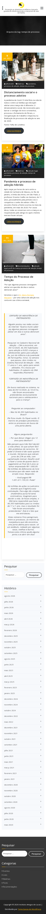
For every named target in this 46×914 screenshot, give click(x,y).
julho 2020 (8, 813)
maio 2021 (8, 762)
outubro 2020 (10, 796)
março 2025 (9, 682)
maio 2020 (8, 825)
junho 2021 (9, 756)
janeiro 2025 (9, 693)
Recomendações (23, 266)
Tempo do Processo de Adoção (18, 278)
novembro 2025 (11, 642)
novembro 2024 (11, 704)
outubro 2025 (10, 647)
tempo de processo (27, 86)
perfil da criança (14, 268)
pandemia (32, 84)
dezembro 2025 (11, 636)
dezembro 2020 (11, 785)
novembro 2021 (11, 733)
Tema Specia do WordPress (29, 909)
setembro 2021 (10, 744)
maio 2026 (8, 613)
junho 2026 (9, 607)
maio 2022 (8, 722)
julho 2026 (8, 602)
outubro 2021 (10, 739)
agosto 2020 (9, 807)
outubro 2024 (10, 710)
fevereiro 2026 (10, 630)
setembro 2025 (10, 653)
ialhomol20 (9, 84)
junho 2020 (9, 819)
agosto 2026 (9, 596)
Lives (5, 875)
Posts (5, 883)
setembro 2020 (10, 802)
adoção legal (33, 171)
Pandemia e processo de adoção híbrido (20, 183)
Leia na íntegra (14, 130)
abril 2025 (8, 676)
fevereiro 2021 (10, 773)
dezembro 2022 (11, 716)
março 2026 (9, 624)
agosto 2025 (9, 659)
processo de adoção (11, 86)
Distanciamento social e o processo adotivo (20, 93)
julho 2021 (8, 750)
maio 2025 (8, 670)
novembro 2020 (11, 790)
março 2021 (9, 767)
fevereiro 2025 (10, 687)
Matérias (20, 84)
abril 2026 (8, 619)
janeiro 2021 (9, 779)
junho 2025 (9, 664)
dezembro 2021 (11, 727)
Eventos (6, 871)
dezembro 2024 (11, 699)
